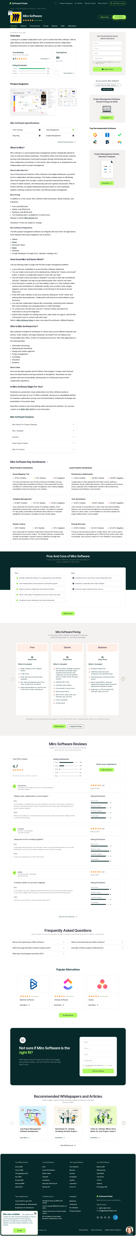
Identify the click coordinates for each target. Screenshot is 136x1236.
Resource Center (90, 3)
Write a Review (102, 3)
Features (23, 26)
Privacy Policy (101, 63)
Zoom (14, 242)
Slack (14, 248)
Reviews (54, 26)
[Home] (19, 3)
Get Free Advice (98, 1071)
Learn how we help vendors (106, 85)
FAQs (62, 26)
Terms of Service (116, 62)
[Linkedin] (101, 1217)
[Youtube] (109, 1217)
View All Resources (66, 1145)
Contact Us (73, 1204)
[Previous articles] (13, 679)
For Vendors (78, 3)
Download (105, 118)
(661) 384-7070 (27, 409)
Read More (23, 1005)
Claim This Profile (107, 89)
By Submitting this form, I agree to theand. (99, 1066)
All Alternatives (68, 1015)
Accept (19, 1231)
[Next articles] (123, 679)
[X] (105, 1217)
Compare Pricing (75, 726)
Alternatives (72, 26)
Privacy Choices (75, 1211)
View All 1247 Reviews (66, 917)
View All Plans (67, 73)
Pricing (45, 26)
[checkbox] (94, 62)
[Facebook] (98, 1217)
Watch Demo (104, 17)
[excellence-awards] (10, 13)
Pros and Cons (35, 26)
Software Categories (66, 3)
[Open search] (56, 3)
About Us (72, 1201)
